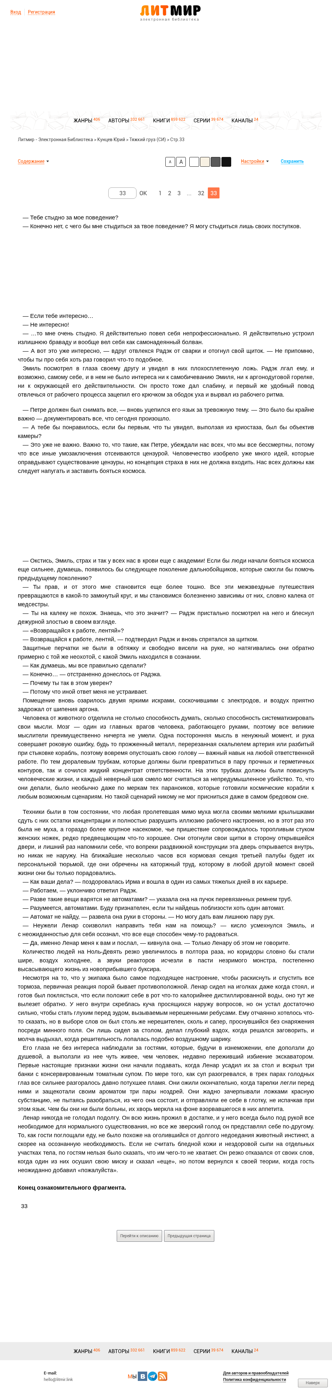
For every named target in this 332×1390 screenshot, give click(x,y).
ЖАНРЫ (83, 121)
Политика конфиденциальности (254, 1379)
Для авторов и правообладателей (256, 1373)
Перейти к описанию (139, 1236)
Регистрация (41, 12)
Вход (15, 12)
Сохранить (292, 161)
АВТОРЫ (118, 121)
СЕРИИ (202, 121)
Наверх (313, 1382)
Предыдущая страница (189, 1236)
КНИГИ (161, 121)
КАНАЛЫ (242, 121)
